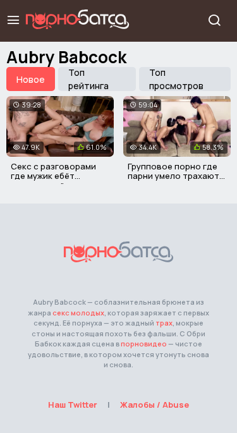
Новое (30, 79)
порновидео (144, 343)
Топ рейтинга (88, 79)
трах (164, 322)
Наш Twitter (72, 404)
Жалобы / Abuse (154, 404)
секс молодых (78, 312)
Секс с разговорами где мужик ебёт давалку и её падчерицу (53, 181)
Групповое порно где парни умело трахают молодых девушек (173, 176)
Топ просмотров (176, 79)
